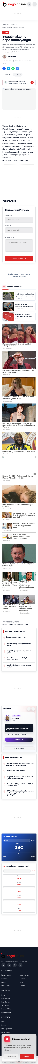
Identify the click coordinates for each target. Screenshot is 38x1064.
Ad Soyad (8, 215)
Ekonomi (22, 979)
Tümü (33, 870)
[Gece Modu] (29, 4)
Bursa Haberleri (25, 975)
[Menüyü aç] (35, 4)
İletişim (3, 1025)
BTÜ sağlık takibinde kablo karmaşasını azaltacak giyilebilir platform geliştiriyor (20, 793)
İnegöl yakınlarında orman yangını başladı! (19, 666)
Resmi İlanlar (5, 1032)
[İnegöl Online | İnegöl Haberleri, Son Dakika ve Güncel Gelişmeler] (14, 4)
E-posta (8, 225)
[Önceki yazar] (29, 709)
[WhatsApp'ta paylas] (13, 68)
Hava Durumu (5, 998)
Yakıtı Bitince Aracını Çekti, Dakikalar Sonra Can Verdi (19, 659)
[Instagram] (15, 965)
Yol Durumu (5, 1005)
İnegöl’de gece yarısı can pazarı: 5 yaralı (19, 652)
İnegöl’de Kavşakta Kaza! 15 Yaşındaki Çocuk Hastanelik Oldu (20, 777)
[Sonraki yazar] (33, 709)
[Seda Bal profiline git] (7, 718)
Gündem (4, 979)
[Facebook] (3, 965)
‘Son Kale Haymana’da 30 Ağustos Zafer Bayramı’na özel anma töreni (20, 764)
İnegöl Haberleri (6, 975)
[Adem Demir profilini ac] (4, 57)
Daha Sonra (11, 1056)
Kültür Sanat (5, 985)
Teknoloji (22, 985)
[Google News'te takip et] (17, 68)
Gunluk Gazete (6, 1012)
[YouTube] (20, 965)
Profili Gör (19, 739)
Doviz (3, 995)
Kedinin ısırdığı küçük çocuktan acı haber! (19, 644)
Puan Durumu (5, 1002)
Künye (3, 1022)
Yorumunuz (9, 237)
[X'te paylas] (8, 68)
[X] (9, 965)
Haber (13, 25)
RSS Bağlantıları (6, 1029)
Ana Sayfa (5, 25)
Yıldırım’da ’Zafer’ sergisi (16, 770)
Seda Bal (15, 718)
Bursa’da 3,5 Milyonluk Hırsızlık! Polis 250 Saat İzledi (20, 785)
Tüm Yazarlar (19, 748)
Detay (33, 840)
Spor (21, 982)
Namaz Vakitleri (6, 1009)
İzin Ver (27, 1056)
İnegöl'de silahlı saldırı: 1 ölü (16, 637)
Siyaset (3, 982)
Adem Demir (12, 56)
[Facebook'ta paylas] (4, 68)
